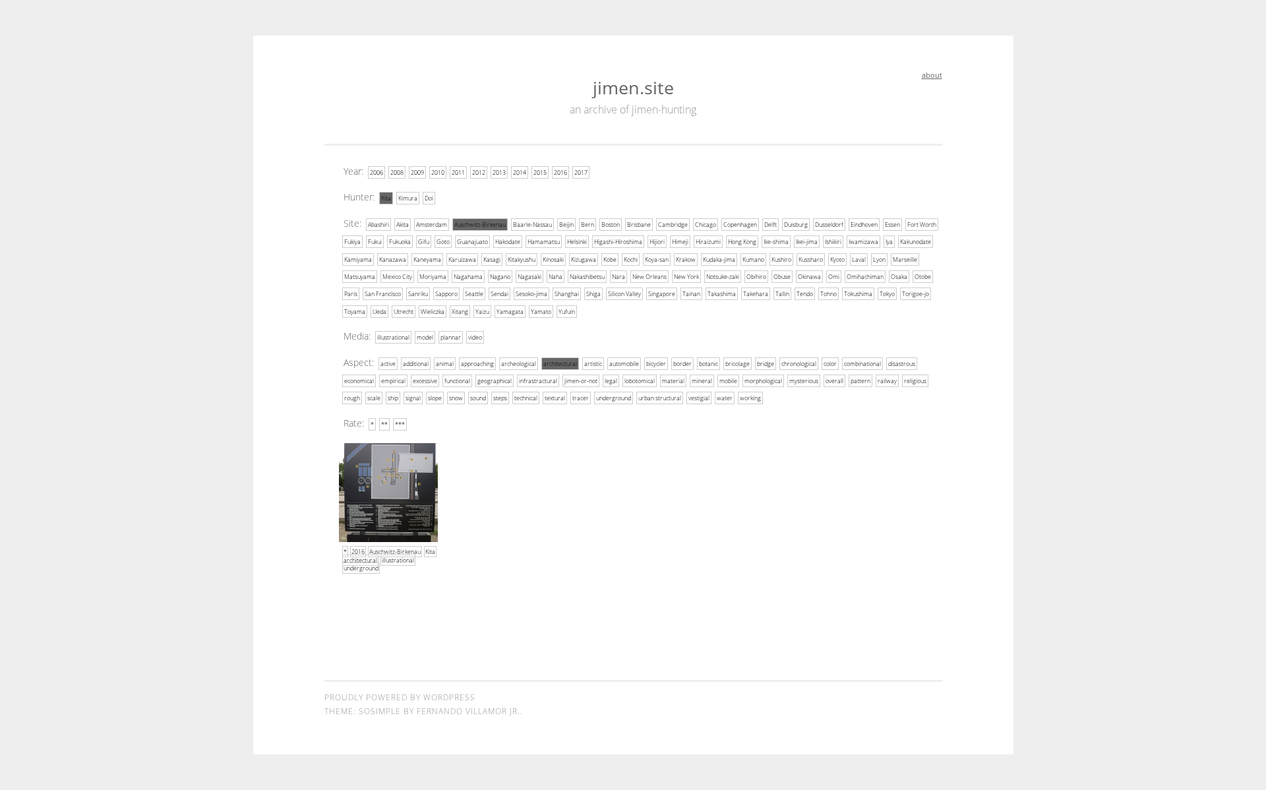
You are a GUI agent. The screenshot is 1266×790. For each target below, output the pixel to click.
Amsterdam (431, 224)
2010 (437, 172)
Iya (889, 241)
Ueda (379, 311)
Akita (402, 224)
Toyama (354, 311)
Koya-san (657, 259)
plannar (450, 337)
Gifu (423, 241)
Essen (892, 224)
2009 (417, 172)
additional (416, 363)
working (750, 398)
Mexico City (397, 276)
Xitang (460, 311)
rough (352, 398)
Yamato (541, 311)
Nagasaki (529, 276)
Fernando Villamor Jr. (468, 711)
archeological (518, 363)
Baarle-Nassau (532, 224)
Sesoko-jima (531, 293)
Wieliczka (432, 311)
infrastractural (538, 381)
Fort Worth (921, 224)
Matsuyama (359, 276)
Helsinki (577, 241)
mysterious (803, 381)
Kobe (610, 259)
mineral (702, 381)
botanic (708, 363)
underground (613, 398)
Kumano (753, 259)
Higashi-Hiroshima (618, 241)
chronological (798, 363)
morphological (763, 381)
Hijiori (657, 241)
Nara (618, 276)
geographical (494, 381)
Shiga (593, 293)
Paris (350, 293)
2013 (499, 172)
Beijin (566, 224)
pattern (860, 381)
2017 (581, 172)
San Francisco (383, 293)
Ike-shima (776, 241)
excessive (425, 381)
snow (456, 398)
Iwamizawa (863, 241)
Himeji (680, 241)
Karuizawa (462, 259)
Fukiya (352, 241)
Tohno (828, 293)
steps (500, 398)
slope (435, 398)
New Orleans (649, 276)
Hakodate (507, 241)
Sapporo (446, 293)
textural (555, 398)
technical (525, 398)
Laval (859, 259)
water (725, 398)
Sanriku (418, 293)
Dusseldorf (829, 224)
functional (457, 381)
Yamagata (510, 311)
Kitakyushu (521, 259)
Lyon (879, 259)
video (475, 337)
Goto (443, 241)
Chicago (705, 224)
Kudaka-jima (719, 259)
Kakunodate (915, 241)
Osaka (899, 276)
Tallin (782, 293)
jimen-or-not (580, 381)
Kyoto (837, 259)
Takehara (755, 293)
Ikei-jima (807, 241)
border (682, 363)
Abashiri (378, 224)
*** (400, 424)
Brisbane (639, 224)
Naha (555, 276)
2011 (458, 172)
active (388, 363)
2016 (560, 172)
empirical (393, 381)
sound (478, 398)
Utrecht (403, 311)
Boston (610, 224)
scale (373, 398)
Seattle (474, 293)
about (932, 75)
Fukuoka (400, 241)
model (425, 337)
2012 (478, 172)
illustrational (393, 337)
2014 (519, 172)
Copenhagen (740, 224)
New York (686, 276)
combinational (862, 363)
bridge (765, 363)
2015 (540, 172)
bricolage (737, 363)
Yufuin (566, 311)
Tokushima (858, 293)
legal (611, 381)
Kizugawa (583, 259)
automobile (624, 363)
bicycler (656, 363)
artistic (593, 363)
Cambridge (673, 224)
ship (393, 398)
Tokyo (887, 293)
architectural (560, 363)
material (673, 381)
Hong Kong (742, 241)
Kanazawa (392, 259)
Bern (587, 224)
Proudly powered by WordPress (399, 697)
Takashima (722, 293)
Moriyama (432, 276)
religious (915, 381)
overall (834, 381)
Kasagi (491, 259)
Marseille (905, 259)
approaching (477, 363)
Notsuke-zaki (722, 276)
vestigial (698, 398)
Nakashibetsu (587, 276)
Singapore (661, 293)
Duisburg (796, 224)
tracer (580, 398)
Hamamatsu (544, 241)
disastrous (901, 363)
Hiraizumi (708, 241)
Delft (770, 224)
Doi (429, 198)
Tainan (691, 293)
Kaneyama (427, 259)
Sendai (499, 293)
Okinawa (809, 276)
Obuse (782, 276)
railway (887, 381)
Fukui (375, 241)
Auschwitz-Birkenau (480, 224)
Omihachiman (865, 276)
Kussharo (811, 259)
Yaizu (482, 311)
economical (359, 381)
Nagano (500, 276)
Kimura (407, 198)
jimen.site (633, 87)
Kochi (631, 259)
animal (445, 363)
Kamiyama (358, 259)
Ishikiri (833, 241)
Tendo (805, 293)
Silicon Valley (624, 293)
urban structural (659, 398)
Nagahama (468, 276)
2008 (397, 172)
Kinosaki (553, 259)
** (384, 424)
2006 (376, 172)
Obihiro (756, 276)
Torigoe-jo (915, 293)
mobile (728, 381)
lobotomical (639, 381)
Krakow (686, 259)
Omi (833, 276)
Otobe (923, 276)
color (830, 363)
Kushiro (781, 259)
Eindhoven (864, 224)
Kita (386, 198)
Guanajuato (472, 241)
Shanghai (567, 293)
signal (413, 398)
